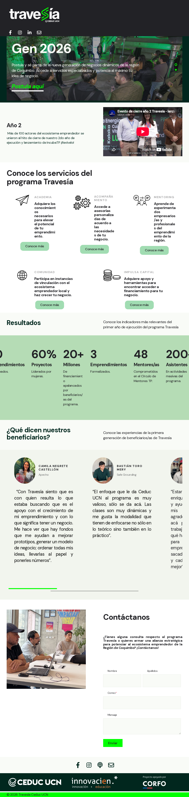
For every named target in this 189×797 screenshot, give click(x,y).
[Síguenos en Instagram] (20, 32)
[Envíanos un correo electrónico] (39, 32)
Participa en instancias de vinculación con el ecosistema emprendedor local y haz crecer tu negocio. (53, 286)
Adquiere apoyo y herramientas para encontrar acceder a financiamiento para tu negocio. (143, 286)
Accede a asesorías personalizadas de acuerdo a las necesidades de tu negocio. (104, 223)
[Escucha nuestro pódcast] (100, 765)
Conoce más (34, 246)
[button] (176, 64)
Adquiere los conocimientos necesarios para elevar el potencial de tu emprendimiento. (45, 220)
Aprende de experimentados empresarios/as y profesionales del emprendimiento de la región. (165, 222)
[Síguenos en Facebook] (10, 32)
